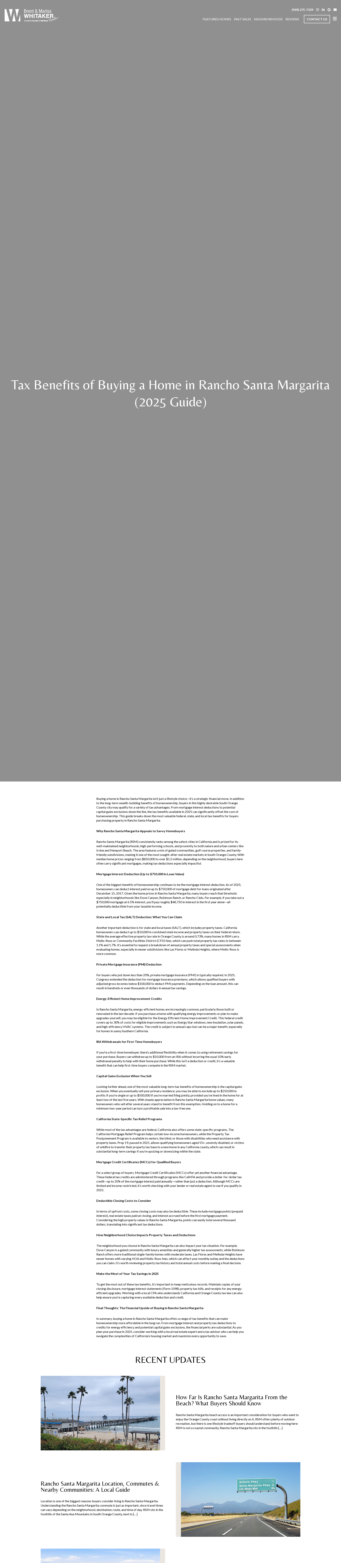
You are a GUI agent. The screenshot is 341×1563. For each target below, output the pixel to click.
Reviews (292, 19)
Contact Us (317, 19)
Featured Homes (217, 19)
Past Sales (242, 19)
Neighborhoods (268, 19)
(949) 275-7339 (302, 9)
